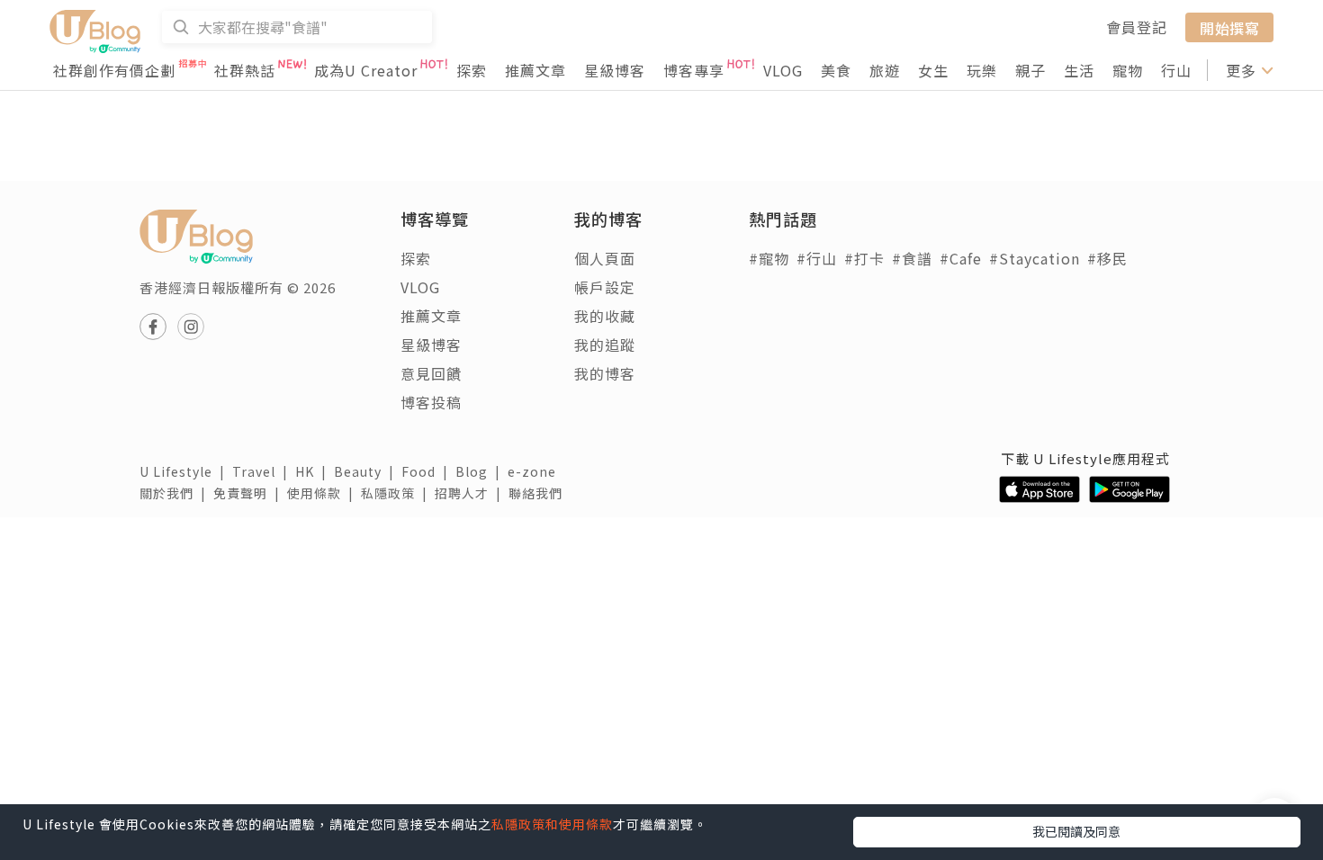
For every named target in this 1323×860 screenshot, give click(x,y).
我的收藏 (604, 316)
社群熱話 (244, 70)
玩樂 (982, 70)
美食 (836, 70)
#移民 (1107, 258)
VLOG (783, 70)
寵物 (1127, 70)
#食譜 (912, 258)
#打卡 (864, 258)
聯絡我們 (539, 493)
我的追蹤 (604, 344)
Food (428, 471)
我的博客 (604, 373)
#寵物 (769, 258)
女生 (933, 70)
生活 (1079, 70)
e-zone (535, 471)
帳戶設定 (604, 287)
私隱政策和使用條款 (552, 824)
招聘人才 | (471, 493)
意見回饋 (431, 373)
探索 (471, 70)
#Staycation (1034, 258)
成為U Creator (366, 70)
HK (314, 471)
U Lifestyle (186, 471)
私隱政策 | (398, 493)
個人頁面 (604, 258)
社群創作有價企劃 (114, 70)
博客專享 (693, 70)
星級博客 (614, 70)
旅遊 (884, 70)
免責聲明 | (250, 493)
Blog (481, 471)
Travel (263, 471)
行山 (1176, 70)
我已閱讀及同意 (1076, 831)
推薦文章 (535, 70)
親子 (1030, 70)
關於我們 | (176, 493)
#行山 (816, 258)
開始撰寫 (1229, 27)
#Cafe (961, 258)
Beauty (367, 471)
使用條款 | (324, 493)
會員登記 (1136, 27)
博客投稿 (431, 402)
